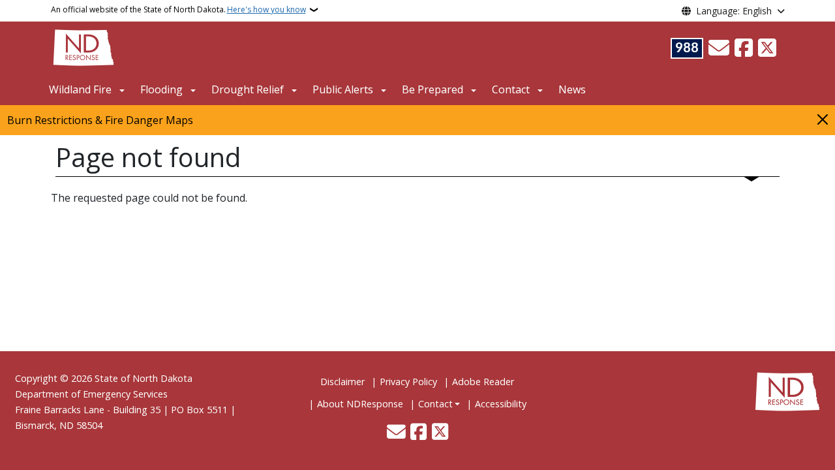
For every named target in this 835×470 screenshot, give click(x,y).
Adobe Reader (483, 381)
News (572, 89)
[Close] (822, 119)
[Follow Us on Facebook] (744, 48)
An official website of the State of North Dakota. (178, 9)
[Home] (83, 46)
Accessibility (500, 404)
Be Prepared (432, 89)
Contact (435, 404)
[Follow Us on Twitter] (767, 48)
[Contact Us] (718, 48)
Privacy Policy (408, 381)
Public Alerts (342, 89)
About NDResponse (360, 404)
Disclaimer (342, 381)
